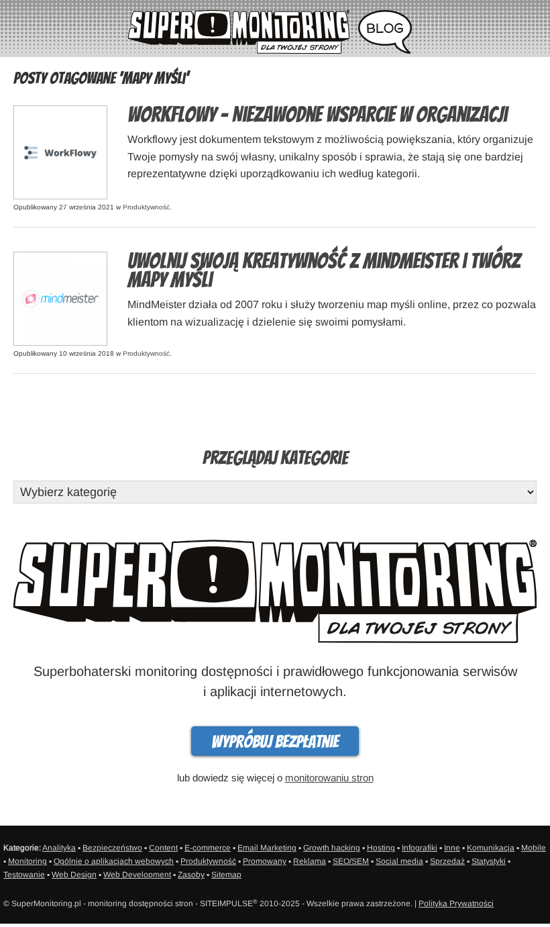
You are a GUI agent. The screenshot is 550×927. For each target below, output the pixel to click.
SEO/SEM (351, 861)
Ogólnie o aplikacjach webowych (114, 861)
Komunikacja (490, 847)
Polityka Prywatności (456, 903)
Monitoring (27, 861)
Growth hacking (331, 847)
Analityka (59, 847)
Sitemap (226, 874)
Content (163, 847)
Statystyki (489, 861)
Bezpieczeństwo (112, 847)
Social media (399, 861)
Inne (452, 847)
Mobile (533, 847)
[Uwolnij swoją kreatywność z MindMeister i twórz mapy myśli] (60, 297)
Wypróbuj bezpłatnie (275, 741)
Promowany (264, 861)
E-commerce (207, 847)
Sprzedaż (447, 861)
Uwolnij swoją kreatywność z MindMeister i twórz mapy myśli (323, 270)
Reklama (309, 861)
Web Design (74, 874)
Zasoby (191, 874)
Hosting (381, 847)
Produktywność (146, 207)
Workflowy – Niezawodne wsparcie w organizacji (317, 114)
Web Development (137, 874)
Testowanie (24, 874)
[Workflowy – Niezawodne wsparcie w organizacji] (60, 151)
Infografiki (419, 847)
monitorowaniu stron (329, 777)
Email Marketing (266, 847)
